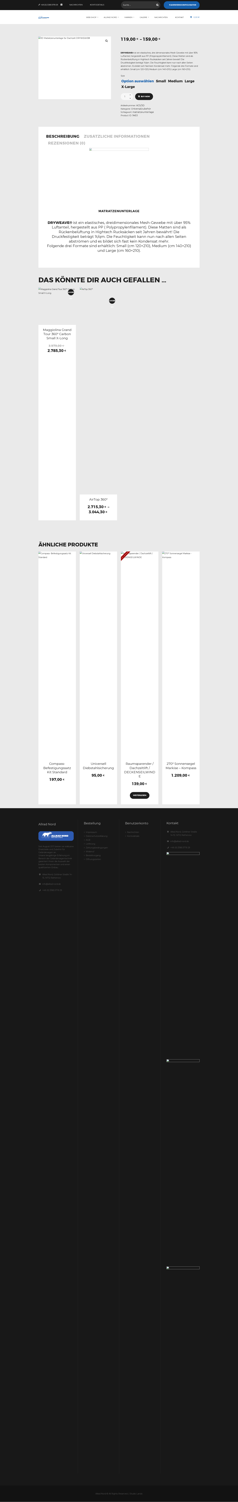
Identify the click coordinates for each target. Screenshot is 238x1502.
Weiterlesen (139, 795)
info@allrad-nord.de (51, 884)
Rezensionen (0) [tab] (66, 143)
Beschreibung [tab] (62, 137)
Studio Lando (136, 1493)
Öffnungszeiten (93, 859)
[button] (106, 40)
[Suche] (157, 5)
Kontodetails (133, 836)
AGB (88, 840)
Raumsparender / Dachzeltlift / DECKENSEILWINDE (139, 770)
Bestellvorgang (93, 855)
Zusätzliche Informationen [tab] (117, 137)
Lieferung (90, 844)
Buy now (145, 96)
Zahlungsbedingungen (97, 847)
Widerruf (90, 851)
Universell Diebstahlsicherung (98, 766)
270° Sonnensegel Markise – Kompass (181, 766)
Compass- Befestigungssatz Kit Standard (57, 768)
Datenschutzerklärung (96, 836)
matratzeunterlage (143, 112)
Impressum (91, 832)
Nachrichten (133, 832)
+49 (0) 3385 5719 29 (52, 890)
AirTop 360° (98, 499)
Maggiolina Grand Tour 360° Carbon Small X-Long (57, 334)
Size (123, 76)
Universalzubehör (141, 108)
